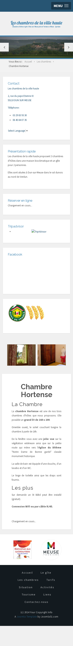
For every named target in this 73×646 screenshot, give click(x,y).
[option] (36, 47)
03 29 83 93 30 (20, 115)
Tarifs (51, 580)
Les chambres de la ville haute (23, 88)
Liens (47, 594)
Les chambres (28, 580)
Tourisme (29, 594)
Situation (26, 587)
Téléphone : (14, 107)
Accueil (27, 572)
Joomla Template (27, 616)
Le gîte (46, 572)
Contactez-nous (36, 602)
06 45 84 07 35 (20, 120)
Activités (47, 587)
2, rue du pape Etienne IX (21, 96)
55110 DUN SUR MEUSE (20, 100)
